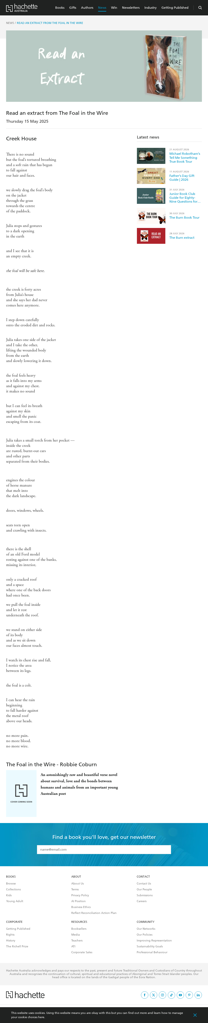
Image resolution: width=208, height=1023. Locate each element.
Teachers (76, 940)
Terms (75, 889)
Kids (9, 895)
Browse (11, 883)
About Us (77, 883)
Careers (141, 901)
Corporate (14, 922)
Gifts (72, 8)
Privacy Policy (80, 895)
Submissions (145, 895)
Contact (143, 876)
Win (114, 8)
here (41, 1017)
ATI (73, 946)
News (102, 8)
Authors (87, 8)
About (76, 876)
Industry (150, 8)
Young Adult (14, 901)
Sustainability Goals (150, 946)
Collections (13, 889)
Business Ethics (81, 907)
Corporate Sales (81, 952)
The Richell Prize (17, 946)
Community (145, 922)
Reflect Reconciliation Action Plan (94, 913)
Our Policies (144, 934)
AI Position (78, 901)
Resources (79, 922)
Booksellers (78, 928)
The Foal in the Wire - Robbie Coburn (51, 764)
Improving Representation (154, 940)
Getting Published (174, 8)
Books (59, 8)
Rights (10, 934)
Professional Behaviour (152, 952)
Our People (144, 889)
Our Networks (146, 928)
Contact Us (144, 883)
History (10, 940)
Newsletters (131, 8)
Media (75, 934)
